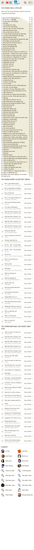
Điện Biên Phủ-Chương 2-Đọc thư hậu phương (13, 216)
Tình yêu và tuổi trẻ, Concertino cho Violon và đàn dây (13, 435)
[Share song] (30, 17)
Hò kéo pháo (8, 264)
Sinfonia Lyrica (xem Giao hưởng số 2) (12, 408)
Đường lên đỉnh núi (10, 231)
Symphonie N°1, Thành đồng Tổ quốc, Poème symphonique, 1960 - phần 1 (13, 413)
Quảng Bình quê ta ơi (11, 297)
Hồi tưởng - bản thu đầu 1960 (13, 378)
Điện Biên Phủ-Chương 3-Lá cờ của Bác (13, 221)
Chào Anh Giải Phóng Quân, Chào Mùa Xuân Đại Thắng (12, 202)
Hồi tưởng (7, 268)
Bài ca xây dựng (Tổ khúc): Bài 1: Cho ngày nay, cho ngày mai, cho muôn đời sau (13, 198)
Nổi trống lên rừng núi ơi (12, 292)
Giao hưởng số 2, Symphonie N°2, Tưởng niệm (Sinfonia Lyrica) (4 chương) (13, 370)
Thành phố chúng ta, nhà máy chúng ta (13, 306)
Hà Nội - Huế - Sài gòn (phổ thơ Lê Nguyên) (13, 245)
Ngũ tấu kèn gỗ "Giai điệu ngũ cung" (13, 395)
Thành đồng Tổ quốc (10, 421)
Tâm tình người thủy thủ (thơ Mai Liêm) (13, 301)
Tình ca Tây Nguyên (10, 316)
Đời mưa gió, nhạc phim (11, 355)
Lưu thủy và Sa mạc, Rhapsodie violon (13, 383)
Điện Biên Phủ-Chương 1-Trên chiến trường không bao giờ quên (13, 212)
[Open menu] (2, 2)
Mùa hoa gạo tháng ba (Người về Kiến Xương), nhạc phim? (13, 387)
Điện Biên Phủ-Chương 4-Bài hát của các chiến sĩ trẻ (13, 226)
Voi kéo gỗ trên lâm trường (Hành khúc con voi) (12, 440)
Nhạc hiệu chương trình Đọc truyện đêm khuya (12, 400)
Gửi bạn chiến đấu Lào (11, 240)
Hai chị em (8, 254)
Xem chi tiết (27, 184)
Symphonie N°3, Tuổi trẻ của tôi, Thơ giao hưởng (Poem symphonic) (13, 418)
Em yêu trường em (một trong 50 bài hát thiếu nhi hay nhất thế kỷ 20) (13, 235)
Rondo (6, 403)
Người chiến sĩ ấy (9, 283)
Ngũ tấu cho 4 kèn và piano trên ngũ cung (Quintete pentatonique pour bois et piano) (12, 392)
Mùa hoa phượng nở (10, 273)
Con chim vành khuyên (11, 207)
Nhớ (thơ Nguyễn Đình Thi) (12, 287)
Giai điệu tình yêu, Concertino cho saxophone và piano (13, 365)
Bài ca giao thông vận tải (12, 183)
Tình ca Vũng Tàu (10, 320)
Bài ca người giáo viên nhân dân (12, 188)
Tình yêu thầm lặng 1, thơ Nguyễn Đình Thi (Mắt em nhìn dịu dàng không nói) (13, 430)
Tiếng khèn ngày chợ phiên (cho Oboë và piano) (12, 426)
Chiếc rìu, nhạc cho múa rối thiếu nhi (12, 332)
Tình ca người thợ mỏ (11, 311)
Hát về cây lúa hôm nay (11, 259)
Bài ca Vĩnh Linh (9, 193)
